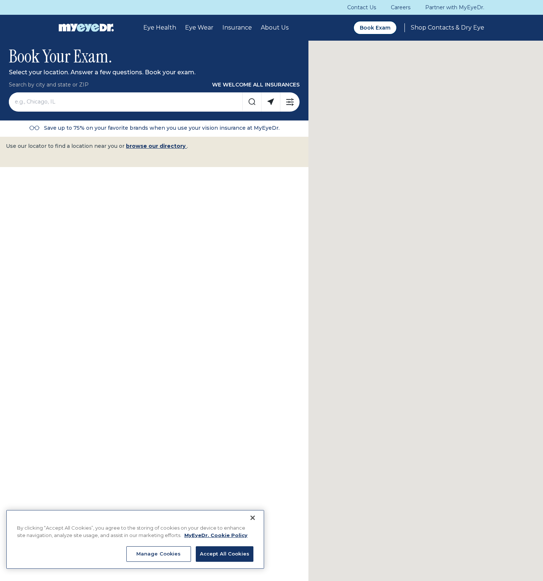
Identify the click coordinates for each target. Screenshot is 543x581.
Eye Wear (199, 27)
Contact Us (361, 7)
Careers (400, 7)
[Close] (253, 518)
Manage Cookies (158, 554)
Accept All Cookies (224, 554)
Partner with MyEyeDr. (454, 7)
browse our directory (156, 146)
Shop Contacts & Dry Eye (447, 27)
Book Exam (375, 27)
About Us (274, 27)
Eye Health (159, 27)
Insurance (237, 27)
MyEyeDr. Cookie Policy (215, 535)
